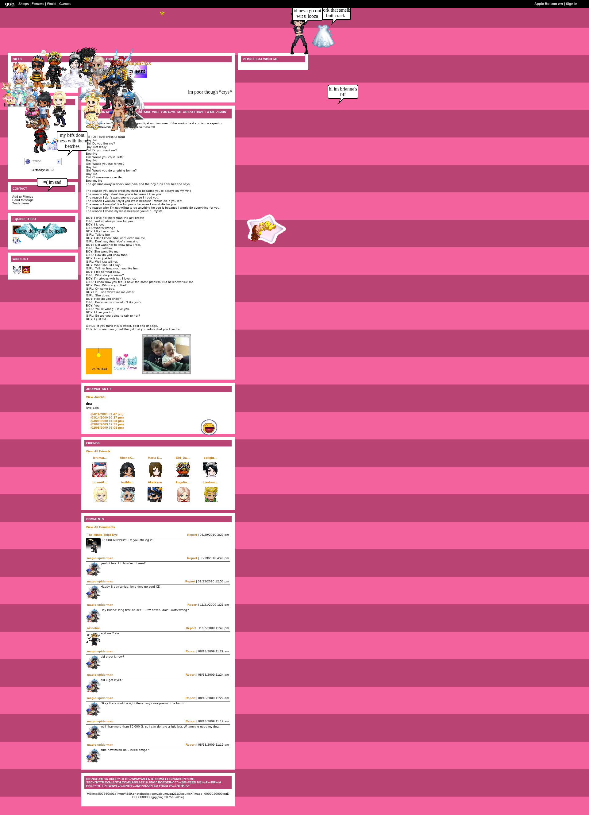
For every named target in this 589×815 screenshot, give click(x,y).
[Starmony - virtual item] (16, 243)
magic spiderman (100, 558)
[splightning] (72, 86)
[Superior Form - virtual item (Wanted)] (26, 273)
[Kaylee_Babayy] (40, 129)
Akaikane (155, 482)
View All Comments (100, 527)
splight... (210, 457)
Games (65, 4)
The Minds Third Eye (102, 534)
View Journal (96, 397)
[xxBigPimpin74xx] (132, 63)
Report (192, 534)
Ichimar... (100, 457)
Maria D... (155, 457)
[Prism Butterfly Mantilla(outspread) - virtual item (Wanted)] (16, 273)
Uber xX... (127, 457)
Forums (38, 4)
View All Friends (98, 451)
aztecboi (93, 628)
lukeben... (210, 482)
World (51, 4)
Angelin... (182, 482)
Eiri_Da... (183, 457)
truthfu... (127, 482)
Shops (23, 4)
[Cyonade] (98, 95)
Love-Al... (100, 482)
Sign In (571, 4)
